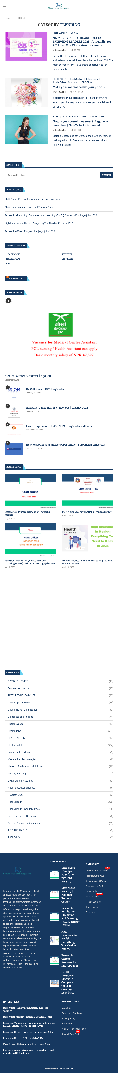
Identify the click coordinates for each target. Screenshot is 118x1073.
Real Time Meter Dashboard (60, 816)
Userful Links (70, 1002)
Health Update (60, 745)
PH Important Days (95, 876)
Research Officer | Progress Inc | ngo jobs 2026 (30, 231)
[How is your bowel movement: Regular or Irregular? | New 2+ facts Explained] (26, 129)
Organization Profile (95, 886)
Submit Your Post (70, 1034)
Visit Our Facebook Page (74, 1029)
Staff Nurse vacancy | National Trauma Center (29, 207)
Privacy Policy (68, 1018)
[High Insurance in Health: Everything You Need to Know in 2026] (87, 540)
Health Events (60, 723)
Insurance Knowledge (60, 752)
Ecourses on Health (60, 688)
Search (106, 175)
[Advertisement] (59, 619)
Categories (92, 864)
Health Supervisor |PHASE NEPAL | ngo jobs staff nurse (59, 426)
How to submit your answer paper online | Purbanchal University (65, 444)
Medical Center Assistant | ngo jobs (28, 376)
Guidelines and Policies (60, 716)
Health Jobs (60, 731)
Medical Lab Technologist (60, 759)
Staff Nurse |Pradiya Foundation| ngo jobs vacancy (32, 199)
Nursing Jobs (92, 897)
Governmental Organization (60, 709)
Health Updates (93, 902)
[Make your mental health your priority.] (26, 92)
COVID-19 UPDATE (60, 681)
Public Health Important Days (60, 809)
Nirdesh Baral (67, 1069)
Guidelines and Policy (96, 881)
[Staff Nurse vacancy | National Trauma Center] (87, 491)
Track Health (92, 907)
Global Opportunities (60, 702)
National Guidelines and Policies (60, 766)
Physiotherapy (60, 794)
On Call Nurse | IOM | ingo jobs (45, 389)
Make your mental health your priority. (79, 87)
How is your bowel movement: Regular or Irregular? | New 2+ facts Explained (81, 123)
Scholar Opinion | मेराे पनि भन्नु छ (60, 823)
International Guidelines (97, 871)
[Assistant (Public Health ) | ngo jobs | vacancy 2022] (14, 412)
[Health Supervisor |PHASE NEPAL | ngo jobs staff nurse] (14, 430)
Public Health (60, 802)
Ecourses (90, 912)
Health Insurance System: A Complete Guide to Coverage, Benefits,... (67, 982)
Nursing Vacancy (60, 773)
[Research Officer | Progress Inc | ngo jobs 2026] (54, 960)
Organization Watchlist (60, 780)
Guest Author (60, 50)
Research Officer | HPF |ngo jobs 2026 (23, 1038)
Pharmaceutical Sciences (60, 787)
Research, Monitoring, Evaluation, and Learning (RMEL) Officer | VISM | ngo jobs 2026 (51, 215)
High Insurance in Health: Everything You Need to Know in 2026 (39, 223)
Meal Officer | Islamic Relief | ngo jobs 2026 (26, 1044)
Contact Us (67, 1024)
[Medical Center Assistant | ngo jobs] (59, 336)
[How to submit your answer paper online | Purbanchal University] (14, 449)
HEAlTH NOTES (60, 738)
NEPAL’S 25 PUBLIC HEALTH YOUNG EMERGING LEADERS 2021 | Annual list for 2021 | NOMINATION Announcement (82, 41)
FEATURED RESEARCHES (60, 695)
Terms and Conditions (72, 1013)
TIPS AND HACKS (60, 830)
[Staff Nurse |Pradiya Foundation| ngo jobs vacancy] (30, 491)
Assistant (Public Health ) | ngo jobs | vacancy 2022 (57, 407)
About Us (66, 1008)
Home (7, 18)
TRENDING (60, 837)
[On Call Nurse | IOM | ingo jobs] (14, 393)
